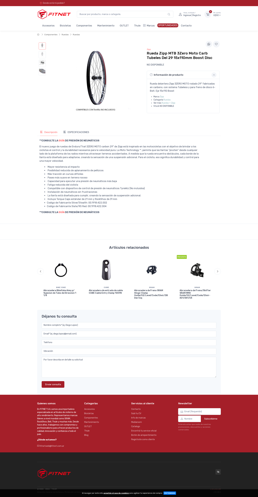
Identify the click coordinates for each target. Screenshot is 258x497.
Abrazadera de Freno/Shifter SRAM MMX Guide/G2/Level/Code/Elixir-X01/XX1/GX (195, 294)
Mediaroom (136, 422)
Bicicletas (65, 25)
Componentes (84, 25)
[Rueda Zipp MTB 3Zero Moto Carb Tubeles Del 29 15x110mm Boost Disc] (42, 46)
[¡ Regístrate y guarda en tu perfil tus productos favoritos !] (216, 44)
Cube (106, 287)
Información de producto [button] (168, 74)
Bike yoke (61, 287)
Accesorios (48, 25)
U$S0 (217, 14)
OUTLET (124, 25)
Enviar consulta (53, 384)
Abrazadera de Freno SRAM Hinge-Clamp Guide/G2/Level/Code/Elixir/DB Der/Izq (151, 294)
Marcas (151, 25)
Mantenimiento (105, 25)
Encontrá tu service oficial (143, 431)
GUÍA (61, 140)
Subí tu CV (136, 413)
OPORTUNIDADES (168, 25)
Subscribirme (210, 418)
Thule (137, 25)
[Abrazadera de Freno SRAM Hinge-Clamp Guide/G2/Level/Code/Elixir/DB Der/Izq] (151, 270)
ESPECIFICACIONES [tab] (78, 132)
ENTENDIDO (170, 493)
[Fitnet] (54, 14)
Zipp (162, 96)
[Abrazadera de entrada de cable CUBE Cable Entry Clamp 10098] (106, 270)
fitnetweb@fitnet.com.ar (51, 446)
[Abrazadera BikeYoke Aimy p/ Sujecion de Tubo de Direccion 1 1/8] (60, 270)
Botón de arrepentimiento (143, 435)
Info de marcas (138, 418)
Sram (152, 287)
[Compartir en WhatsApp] (209, 44)
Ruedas (65, 34)
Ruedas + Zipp (168, 103)
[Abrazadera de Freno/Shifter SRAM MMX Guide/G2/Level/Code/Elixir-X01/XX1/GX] (197, 270)
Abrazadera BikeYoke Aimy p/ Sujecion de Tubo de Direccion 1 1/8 (59, 293)
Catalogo (135, 426)
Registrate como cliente (143, 439)
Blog (86, 435)
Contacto (186, 25)
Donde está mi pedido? (54, 3)
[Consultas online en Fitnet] (218, 472)
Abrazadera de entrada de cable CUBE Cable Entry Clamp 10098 (106, 291)
